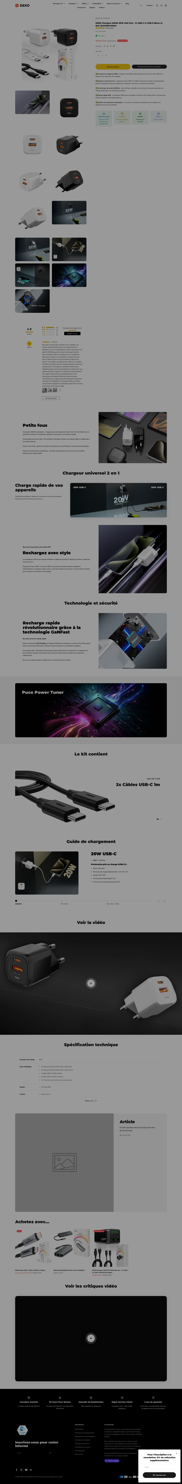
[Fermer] (176, 1453)
